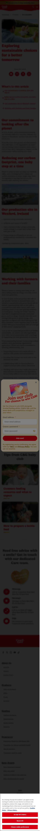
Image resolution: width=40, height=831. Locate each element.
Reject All (20, 821)
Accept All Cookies (20, 814)
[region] (20, 812)
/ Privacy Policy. (12, 810)
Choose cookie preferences (20, 827)
